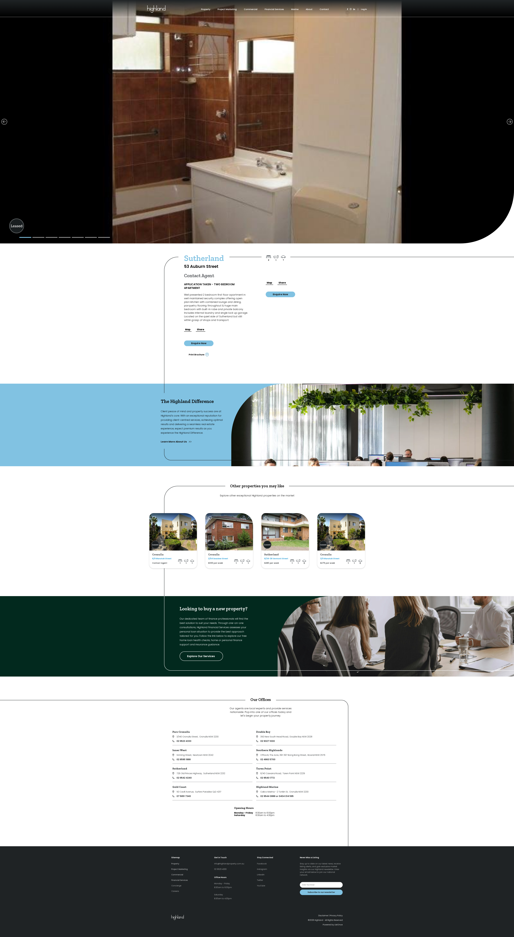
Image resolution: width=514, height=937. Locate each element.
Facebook (262, 863)
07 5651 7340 (184, 796)
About (309, 9)
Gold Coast (179, 786)
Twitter (260, 880)
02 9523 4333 (184, 741)
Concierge (176, 885)
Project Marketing (227, 9)
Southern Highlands (269, 750)
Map (187, 329)
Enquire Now (198, 343)
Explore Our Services (201, 656)
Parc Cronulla (181, 731)
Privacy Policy (336, 915)
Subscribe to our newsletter (321, 892)
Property (205, 9)
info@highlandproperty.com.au (229, 863)
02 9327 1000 (267, 741)
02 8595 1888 (184, 759)
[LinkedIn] (354, 9)
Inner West (179, 750)
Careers (175, 891)
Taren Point (263, 768)
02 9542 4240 (184, 777)
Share (200, 329)
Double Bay (263, 731)
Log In (364, 9)
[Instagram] (351, 9)
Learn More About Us (174, 441)
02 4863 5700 (267, 759)
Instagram (262, 869)
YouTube (261, 885)
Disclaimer (323, 915)
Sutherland (179, 768)
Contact (324, 9)
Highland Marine (267, 786)
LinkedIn (260, 874)
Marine (294, 9)
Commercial (250, 9)
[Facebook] (347, 9)
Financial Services (274, 9)
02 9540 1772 (267, 777)
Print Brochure (197, 354)
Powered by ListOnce (333, 924)
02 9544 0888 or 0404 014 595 (277, 796)
